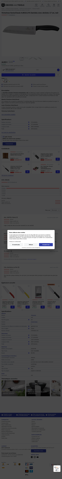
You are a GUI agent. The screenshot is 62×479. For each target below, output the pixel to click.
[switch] (57, 470)
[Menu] (59, 466)
